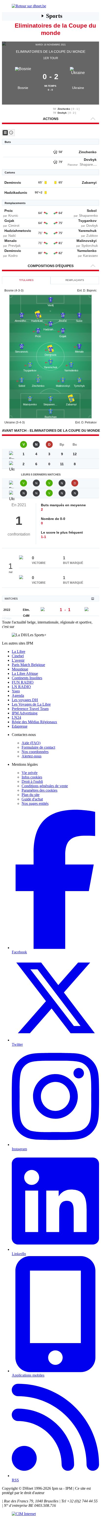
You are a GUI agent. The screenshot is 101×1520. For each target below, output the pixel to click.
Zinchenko (64, 109)
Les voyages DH (25, 700)
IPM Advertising (25, 713)
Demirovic (12, 182)
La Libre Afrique (25, 673)
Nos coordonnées (35, 752)
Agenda (18, 695)
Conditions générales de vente (45, 786)
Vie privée (30, 773)
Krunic (13, 215)
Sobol (92, 211)
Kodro (13, 256)
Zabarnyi (89, 182)
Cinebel (18, 656)
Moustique (20, 669)
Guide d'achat (32, 799)
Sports (54, 16)
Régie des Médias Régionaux (34, 722)
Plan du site (30, 795)
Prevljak (14, 246)
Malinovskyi (86, 241)
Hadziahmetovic (17, 231)
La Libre (18, 651)
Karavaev (90, 256)
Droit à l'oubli (32, 781)
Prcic (8, 211)
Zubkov (92, 235)
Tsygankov (87, 221)
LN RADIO (21, 687)
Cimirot (13, 225)
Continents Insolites (27, 678)
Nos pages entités (35, 803)
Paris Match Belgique (28, 665)
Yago (16, 691)
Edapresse (19, 726)
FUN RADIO (23, 682)
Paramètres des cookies (39, 790)
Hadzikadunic (15, 192)
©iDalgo (6, 618)
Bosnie (23, 88)
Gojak (9, 221)
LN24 (16, 717)
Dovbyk (62, 112)
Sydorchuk (89, 246)
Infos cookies (32, 777)
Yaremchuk (87, 231)
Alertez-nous (31, 756)
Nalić (12, 235)
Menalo (10, 241)
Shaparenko (89, 164)
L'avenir (18, 660)
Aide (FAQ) (31, 743)
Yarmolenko (87, 251)
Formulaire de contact (38, 747)
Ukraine (78, 88)
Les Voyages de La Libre (31, 704)
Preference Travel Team (30, 709)
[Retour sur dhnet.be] (50, 6)
